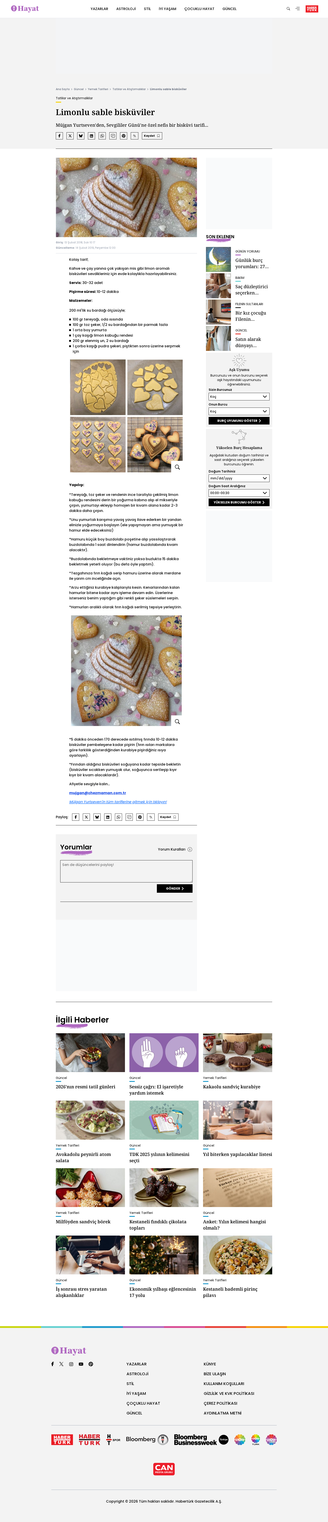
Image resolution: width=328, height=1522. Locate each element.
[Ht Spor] (113, 1439)
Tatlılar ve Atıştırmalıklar (129, 89)
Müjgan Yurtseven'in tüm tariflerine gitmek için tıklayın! (118, 801)
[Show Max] (271, 1439)
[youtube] (81, 1364)
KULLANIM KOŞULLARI (224, 1383)
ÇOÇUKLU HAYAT (143, 1403)
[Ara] (288, 9)
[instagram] (71, 1364)
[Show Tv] (240, 1439)
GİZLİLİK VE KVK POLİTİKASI (229, 1393)
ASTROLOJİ (137, 1374)
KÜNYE (210, 1364)
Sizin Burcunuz (220, 389)
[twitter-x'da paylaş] (70, 135)
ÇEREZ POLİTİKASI (220, 1403)
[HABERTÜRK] (312, 8)
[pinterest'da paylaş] (123, 135)
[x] (61, 1364)
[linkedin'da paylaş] (91, 135)
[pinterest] (91, 1364)
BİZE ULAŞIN (215, 1374)
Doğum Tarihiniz (222, 471)
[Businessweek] (201, 1439)
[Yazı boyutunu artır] (134, 135)
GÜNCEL (134, 1413)
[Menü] (297, 9)
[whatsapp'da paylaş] (102, 135)
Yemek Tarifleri (98, 89)
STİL (130, 1383)
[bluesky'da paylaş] (80, 135)
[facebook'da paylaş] (59, 135)
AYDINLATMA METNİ (222, 1413)
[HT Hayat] (164, 1351)
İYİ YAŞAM (136, 1393)
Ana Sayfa (63, 89)
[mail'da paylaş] (112, 135)
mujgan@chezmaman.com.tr (97, 792)
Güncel (79, 89)
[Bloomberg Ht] (147, 1439)
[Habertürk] (62, 1439)
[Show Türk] (255, 1439)
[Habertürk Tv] (89, 1439)
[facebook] (52, 1364)
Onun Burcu (218, 404)
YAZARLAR (137, 1364)
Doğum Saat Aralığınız (227, 486)
